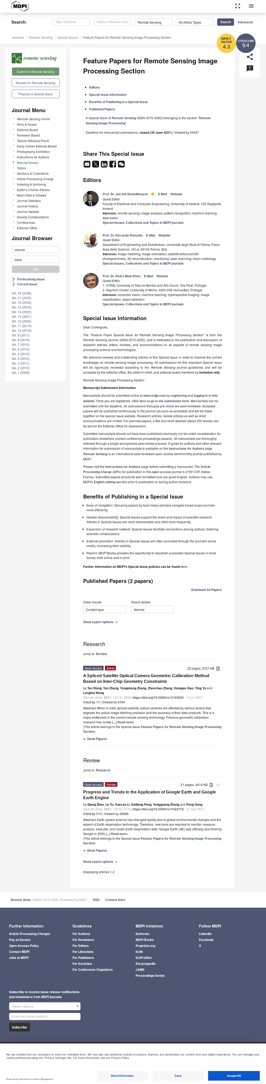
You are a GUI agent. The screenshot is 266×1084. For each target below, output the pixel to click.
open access (161, 471)
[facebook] (113, 165)
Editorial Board (27, 129)
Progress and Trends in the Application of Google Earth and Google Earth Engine (149, 795)
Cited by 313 (92, 813)
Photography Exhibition (33, 151)
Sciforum (142, 933)
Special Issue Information (108, 94)
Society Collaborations (33, 217)
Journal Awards (28, 211)
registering (179, 395)
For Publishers (83, 957)
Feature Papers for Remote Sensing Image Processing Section (127, 37)
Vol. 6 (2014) (21, 349)
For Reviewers (83, 939)
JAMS (140, 969)
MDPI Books (145, 939)
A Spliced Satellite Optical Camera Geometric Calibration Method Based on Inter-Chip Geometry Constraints (146, 679)
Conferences (26, 222)
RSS (96, 899)
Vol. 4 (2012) (21, 358)
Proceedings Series (150, 975)
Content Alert (115, 899)
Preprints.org (145, 945)
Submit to (36, 71)
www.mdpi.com (154, 395)
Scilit (139, 951)
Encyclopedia (146, 963)
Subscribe (19, 1027)
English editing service (110, 482)
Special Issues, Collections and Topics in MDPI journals (143, 222)
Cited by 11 (91, 702)
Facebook (206, 939)
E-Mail (162, 194)
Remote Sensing (40, 37)
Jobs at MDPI (19, 957)
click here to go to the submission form (160, 401)
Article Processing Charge (35, 179)
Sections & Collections (33, 173)
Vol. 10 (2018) (21, 330)
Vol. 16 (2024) (21, 302)
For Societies (82, 963)
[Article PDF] (218, 668)
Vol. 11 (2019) (21, 326)
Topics (21, 168)
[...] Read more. (123, 722)
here (184, 566)
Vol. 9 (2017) (21, 335)
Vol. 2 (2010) (21, 368)
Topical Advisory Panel (33, 140)
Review (101, 653)
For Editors (80, 945)
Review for (35, 82)
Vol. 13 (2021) (21, 316)
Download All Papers (206, 589)
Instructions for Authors (33, 157)
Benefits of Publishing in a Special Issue (118, 101)
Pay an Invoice (20, 939)
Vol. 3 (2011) (21, 363)
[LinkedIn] (104, 165)
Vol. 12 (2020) (21, 321)
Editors (94, 87)
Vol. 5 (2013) (21, 354)
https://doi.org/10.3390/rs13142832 (158, 697)
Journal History (27, 206)
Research (103, 770)
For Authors (81, 933)
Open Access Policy (24, 945)
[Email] (87, 165)
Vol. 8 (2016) (21, 340)
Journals (18, 37)
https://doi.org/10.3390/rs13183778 (158, 809)
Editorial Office (27, 228)
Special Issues (67, 37)
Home (33, 119)
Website (176, 194)
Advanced (245, 22)
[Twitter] (96, 165)
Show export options (101, 622)
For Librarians (82, 951)
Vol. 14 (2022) (21, 311)
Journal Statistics (29, 200)
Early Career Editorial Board (37, 146)
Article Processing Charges (29, 933)
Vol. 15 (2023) (21, 307)
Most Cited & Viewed (31, 195)
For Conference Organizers (92, 969)
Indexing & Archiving (31, 184)
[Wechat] (121, 165)
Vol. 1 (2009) (21, 372)
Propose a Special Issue (35, 94)
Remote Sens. (20, 900)
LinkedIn (205, 933)
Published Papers (102, 109)
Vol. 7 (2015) (21, 344)
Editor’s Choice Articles (33, 189)
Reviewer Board (28, 135)
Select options (23, 1006)
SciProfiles (144, 957)
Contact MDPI (19, 951)
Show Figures (95, 738)
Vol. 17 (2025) (21, 297)
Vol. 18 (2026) (21, 293)
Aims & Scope (27, 124)
